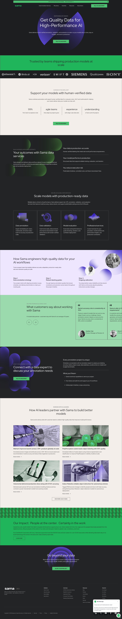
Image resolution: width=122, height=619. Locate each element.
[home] (18, 6)
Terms (41, 613)
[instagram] (116, 613)
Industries (64, 5)
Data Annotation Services (45, 5)
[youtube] (106, 613)
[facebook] (111, 613)
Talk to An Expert (61, 41)
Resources (85, 588)
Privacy (45, 613)
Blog (84, 590)
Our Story (104, 594)
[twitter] (101, 613)
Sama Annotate (47, 592)
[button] (45, 5)
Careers (103, 598)
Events (84, 596)
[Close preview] (118, 602)
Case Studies (85, 594)
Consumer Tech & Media (68, 596)
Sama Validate (46, 594)
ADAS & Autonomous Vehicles (69, 590)
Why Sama (56, 5)
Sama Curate (46, 590)
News (84, 598)
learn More (19, 538)
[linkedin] (96, 613)
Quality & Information (54, 613)
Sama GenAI (46, 596)
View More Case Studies (61, 499)
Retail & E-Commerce (67, 592)
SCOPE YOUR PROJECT (61, 568)
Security (84, 600)
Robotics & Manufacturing (68, 598)
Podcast (84, 592)
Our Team (104, 592)
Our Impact (104, 590)
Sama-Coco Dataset (86, 602)
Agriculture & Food (66, 594)
